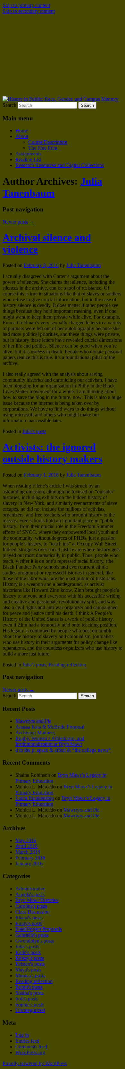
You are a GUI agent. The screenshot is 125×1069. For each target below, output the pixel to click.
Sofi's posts (26, 998)
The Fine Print (42, 148)
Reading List (28, 159)
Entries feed (27, 1041)
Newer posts (18, 222)
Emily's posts (28, 923)
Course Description (47, 142)
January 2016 (29, 863)
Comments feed (31, 1046)
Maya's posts (28, 969)
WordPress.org (30, 1052)
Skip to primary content (26, 5)
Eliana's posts (29, 917)
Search (9, 105)
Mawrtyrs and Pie (33, 721)
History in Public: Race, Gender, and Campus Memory (55, 38)
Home (21, 130)
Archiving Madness (35, 732)
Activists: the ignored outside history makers (52, 453)
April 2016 (26, 846)
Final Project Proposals (38, 929)
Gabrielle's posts (31, 935)
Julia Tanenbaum (52, 187)
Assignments (28, 153)
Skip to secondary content (29, 11)
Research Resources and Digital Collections (59, 165)
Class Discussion (32, 912)
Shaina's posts (29, 993)
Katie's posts (28, 952)
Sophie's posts (29, 1004)
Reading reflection (67, 664)
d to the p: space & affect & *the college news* (63, 750)
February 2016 (30, 857)
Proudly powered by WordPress (35, 1063)
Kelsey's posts (29, 958)
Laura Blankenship (34, 798)
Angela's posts (30, 894)
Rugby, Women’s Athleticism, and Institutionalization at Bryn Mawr (49, 741)
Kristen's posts (30, 964)
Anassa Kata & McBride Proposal (49, 727)
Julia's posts (34, 431)
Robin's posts (28, 987)
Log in (22, 1035)
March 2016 (27, 852)
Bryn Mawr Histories (36, 900)
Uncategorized (30, 1010)
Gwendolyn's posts (34, 941)
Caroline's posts (31, 906)
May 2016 (25, 840)
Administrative (30, 888)
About (21, 136)
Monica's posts (30, 975)
